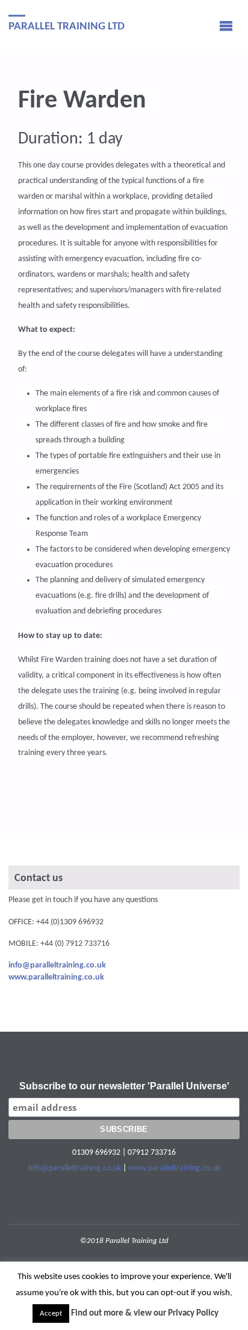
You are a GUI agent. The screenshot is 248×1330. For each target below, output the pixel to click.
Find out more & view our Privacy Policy (145, 1313)
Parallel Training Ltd (66, 26)
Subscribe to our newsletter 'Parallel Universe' (124, 1086)
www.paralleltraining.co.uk (174, 1168)
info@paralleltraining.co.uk (74, 1168)
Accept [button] (51, 1313)
